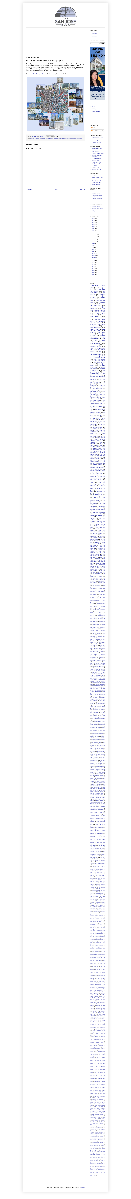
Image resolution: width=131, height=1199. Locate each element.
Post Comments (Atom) (38, 192)
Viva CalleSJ (100, 833)
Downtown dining (95, 1011)
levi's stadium (102, 642)
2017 (93, 262)
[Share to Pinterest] (54, 136)
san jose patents (99, 791)
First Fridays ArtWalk (96, 879)
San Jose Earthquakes (97, 208)
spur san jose (99, 725)
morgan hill (96, 1150)
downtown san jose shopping (97, 591)
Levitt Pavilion (93, 812)
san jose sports (95, 352)
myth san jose (93, 927)
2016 (93, 264)
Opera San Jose (94, 1044)
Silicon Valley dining (100, 766)
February (94, 255)
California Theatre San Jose (96, 669)
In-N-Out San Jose (94, 1024)
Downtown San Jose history (96, 809)
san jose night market (95, 687)
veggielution (102, 506)
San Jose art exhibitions (100, 1072)
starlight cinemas (99, 800)
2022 (93, 226)
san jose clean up (100, 717)
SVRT (102, 1052)
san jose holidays (95, 354)
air (104, 1127)
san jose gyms (95, 787)
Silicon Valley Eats (94, 1102)
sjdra (95, 1175)
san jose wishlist (97, 374)
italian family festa (101, 842)
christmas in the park (96, 442)
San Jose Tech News (100, 1069)
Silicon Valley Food (99, 827)
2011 (93, 275)
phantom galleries (97, 533)
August (93, 243)
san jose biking (94, 446)
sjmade (92, 475)
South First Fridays (96, 162)
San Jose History (96, 193)
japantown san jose (95, 412)
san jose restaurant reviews (96, 794)
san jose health (94, 390)
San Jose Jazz (95, 160)
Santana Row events (95, 764)
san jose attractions (96, 617)
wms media (96, 399)
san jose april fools (94, 658)
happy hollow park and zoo (96, 711)
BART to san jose (97, 464)
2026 (93, 218)
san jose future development (97, 309)
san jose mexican (95, 382)
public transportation (100, 936)
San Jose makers (95, 890)
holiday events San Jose (96, 1144)
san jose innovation (95, 470)
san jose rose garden (100, 664)
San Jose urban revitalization (96, 894)
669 (96, 976)
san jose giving (95, 949)
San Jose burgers (101, 888)
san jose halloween (97, 388)
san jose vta (98, 411)
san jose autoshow (99, 939)
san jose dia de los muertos (98, 718)
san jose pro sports (95, 405)
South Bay (102, 1118)
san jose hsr (102, 949)
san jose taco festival (100, 797)
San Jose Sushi (95, 885)
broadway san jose (99, 1132)
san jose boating (98, 1166)
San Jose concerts (97, 579)
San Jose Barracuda (97, 212)
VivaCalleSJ (92, 1126)
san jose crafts (101, 845)
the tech (95, 439)
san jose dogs (95, 720)
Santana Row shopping (97, 1099)
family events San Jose (97, 709)
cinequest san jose (97, 508)
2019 (93, 233)
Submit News (95, 110)
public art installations (95, 1162)
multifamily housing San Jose (96, 926)
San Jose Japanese (100, 670)
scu (91, 667)
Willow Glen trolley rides (97, 1127)
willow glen (102, 406)
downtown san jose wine (97, 733)
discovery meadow (94, 1133)
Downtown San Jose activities (97, 754)
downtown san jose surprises (96, 1138)
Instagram (94, 36)
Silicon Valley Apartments (96, 1100)
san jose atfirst (96, 593)
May (93, 249)
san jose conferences (100, 782)
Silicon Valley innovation (95, 829)
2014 (93, 268)
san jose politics (97, 514)
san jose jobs (99, 381)
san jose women (93, 724)
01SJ (97, 699)
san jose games (96, 573)
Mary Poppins (95, 1036)
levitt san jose (98, 1147)
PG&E (91, 670)
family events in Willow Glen (96, 1139)
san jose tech (99, 457)
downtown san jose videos (97, 467)
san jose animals (101, 615)
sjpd (93, 861)
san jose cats (93, 941)
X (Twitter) (94, 33)
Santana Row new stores (99, 1097)
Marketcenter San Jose (100, 1035)
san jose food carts (100, 948)
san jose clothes (97, 942)
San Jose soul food (99, 1085)
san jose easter (101, 618)
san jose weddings (99, 748)
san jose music (100, 311)
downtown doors (99, 675)
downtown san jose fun (97, 304)
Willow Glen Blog (96, 184)
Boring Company (94, 991)
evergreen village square (95, 734)
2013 (93, 270)
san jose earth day (96, 784)
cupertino (101, 657)
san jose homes (101, 437)
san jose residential (97, 342)
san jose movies (97, 407)
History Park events (99, 1023)
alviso (91, 516)
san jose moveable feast (97, 685)
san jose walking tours (100, 694)
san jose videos (100, 360)
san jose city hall (96, 585)
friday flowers (100, 770)
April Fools (94, 864)
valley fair (99, 415)
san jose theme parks (96, 799)
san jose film (101, 572)
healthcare (101, 915)
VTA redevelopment (95, 1124)
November (94, 237)
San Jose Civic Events (100, 1060)
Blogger (83, 1187)
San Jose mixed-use (100, 703)
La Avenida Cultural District (96, 811)
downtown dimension (97, 318)
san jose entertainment (97, 369)
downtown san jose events (97, 376)
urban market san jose (100, 863)
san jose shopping (97, 370)
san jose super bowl (97, 494)
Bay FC (93, 210)
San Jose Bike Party (97, 169)
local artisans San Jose (95, 921)
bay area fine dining (100, 542)
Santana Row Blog (96, 182)
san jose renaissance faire (96, 793)
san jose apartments (100, 409)
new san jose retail (97, 329)
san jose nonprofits (96, 649)
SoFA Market (99, 590)
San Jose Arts (93, 1054)
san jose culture (97, 291)
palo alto (92, 936)
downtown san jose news (97, 322)
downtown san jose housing (97, 509)
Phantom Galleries (96, 164)
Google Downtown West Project (97, 1017)
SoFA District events (95, 1117)
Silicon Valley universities (97, 905)
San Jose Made (95, 167)
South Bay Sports (96, 1120)
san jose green (94, 534)
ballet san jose (102, 731)
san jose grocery (101, 740)
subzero (98, 558)
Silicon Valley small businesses (96, 1115)
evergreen (102, 536)
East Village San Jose (100, 878)
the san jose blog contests (97, 496)
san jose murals (100, 493)
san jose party (101, 631)
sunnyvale (100, 973)
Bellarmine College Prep (97, 866)
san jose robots (94, 796)
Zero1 (100, 612)
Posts (94, 127)
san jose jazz (101, 463)
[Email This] (47, 136)
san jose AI (102, 485)
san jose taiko (100, 651)
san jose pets (101, 521)
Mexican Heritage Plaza (97, 755)
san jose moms (93, 954)
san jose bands (98, 714)
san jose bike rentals (99, 512)
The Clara (101, 1121)
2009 (93, 279)
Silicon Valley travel (101, 903)
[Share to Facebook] (52, 136)
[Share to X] (50, 136)
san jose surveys (101, 964)
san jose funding (95, 682)
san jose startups (96, 633)
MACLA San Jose (101, 1032)
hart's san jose (101, 1141)
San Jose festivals (97, 427)
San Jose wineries (94, 896)
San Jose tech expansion (95, 1087)
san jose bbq (98, 778)
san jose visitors (98, 969)
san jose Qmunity (95, 938)
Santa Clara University (100, 1094)
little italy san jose (96, 466)
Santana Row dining (100, 900)
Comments (95, 130)
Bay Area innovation (100, 987)
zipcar (95, 975)
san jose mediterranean (99, 448)
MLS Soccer (95, 1033)
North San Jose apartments (96, 1041)
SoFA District (93, 706)
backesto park (97, 911)
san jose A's (96, 543)
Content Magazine (96, 158)
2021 (93, 229)
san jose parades (101, 622)
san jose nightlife (96, 605)
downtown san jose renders (96, 1136)
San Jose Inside (96, 176)
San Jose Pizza (97, 814)
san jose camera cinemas (99, 584)
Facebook (94, 35)
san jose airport (101, 397)
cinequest (96, 497)
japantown (93, 443)
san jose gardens (94, 1172)
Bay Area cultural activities (95, 984)
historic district (100, 773)
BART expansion (99, 982)
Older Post (82, 189)
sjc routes (92, 749)
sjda (97, 430)
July (93, 245)
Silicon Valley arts (96, 902)
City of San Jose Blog (97, 180)
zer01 (91, 975)
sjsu (91, 409)
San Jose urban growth (97, 705)
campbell (98, 769)
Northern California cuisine (96, 1042)
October (94, 239)
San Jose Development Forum (38, 73)
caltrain (92, 769)
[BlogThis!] (48, 136)
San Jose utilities (97, 1090)
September (94, 241)
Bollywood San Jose (95, 867)
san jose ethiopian (101, 681)
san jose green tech (100, 603)
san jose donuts (94, 539)
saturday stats (94, 345)
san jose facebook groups (96, 848)
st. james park (97, 473)
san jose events (97, 315)
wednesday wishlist (99, 357)
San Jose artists (96, 672)
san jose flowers (101, 660)
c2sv (99, 836)
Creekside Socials (94, 870)
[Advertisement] (55, 43)
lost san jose (95, 643)
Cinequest (94, 165)
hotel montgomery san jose (96, 917)
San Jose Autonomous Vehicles (97, 578)
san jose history (99, 359)
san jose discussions (99, 945)
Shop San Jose (95, 151)
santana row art (95, 696)
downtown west (93, 613)
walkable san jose (94, 803)
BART (103, 446)
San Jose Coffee (94, 757)
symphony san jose (95, 727)
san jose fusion (99, 1170)
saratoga (103, 860)
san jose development (72, 138)
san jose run (93, 557)
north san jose (94, 329)
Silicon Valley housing (100, 1112)
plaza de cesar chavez (99, 511)
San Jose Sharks (96, 206)
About (93, 108)
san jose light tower (96, 742)
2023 (93, 224)
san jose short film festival (97, 666)
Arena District (93, 981)
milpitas (101, 923)
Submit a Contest (96, 111)
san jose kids (96, 378)
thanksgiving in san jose (96, 515)
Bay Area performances (96, 988)
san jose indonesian (94, 854)
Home (56, 189)
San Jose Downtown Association (97, 156)
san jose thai (95, 966)
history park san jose (95, 458)
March (93, 253)
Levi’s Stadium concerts (100, 1029)
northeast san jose (94, 1159)
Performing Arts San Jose (95, 1047)
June (93, 247)
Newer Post (29, 189)
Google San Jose (96, 1018)
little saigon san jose (99, 920)
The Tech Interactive (98, 767)
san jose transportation (97, 345)
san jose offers (101, 954)
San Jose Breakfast (100, 884)
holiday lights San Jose (95, 1145)
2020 (93, 231)
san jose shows (95, 746)
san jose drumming (94, 947)
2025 (93, 220)
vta (99, 419)
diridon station (101, 531)
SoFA (103, 338)
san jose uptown (94, 652)
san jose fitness (97, 721)
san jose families (96, 619)
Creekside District (99, 869)
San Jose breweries (96, 1073)
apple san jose (95, 1129)
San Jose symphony (99, 893)
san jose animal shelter (100, 737)
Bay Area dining (101, 864)
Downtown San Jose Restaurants (97, 149)
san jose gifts (102, 785)
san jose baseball (97, 537)
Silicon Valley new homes (97, 1114)
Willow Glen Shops (101, 1126)
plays (102, 1160)
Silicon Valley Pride (99, 1106)
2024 (93, 222)
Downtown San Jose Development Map (97, 141)
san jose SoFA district (97, 326)
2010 (93, 277)
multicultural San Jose (96, 924)
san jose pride (96, 624)
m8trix (91, 776)
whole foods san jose (97, 752)
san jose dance (101, 472)
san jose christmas (100, 387)
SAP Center (99, 576)
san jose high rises (97, 372)
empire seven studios (95, 676)
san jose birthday (96, 843)
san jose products (99, 858)
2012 (93, 272)
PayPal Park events (98, 1045)
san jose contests (97, 469)
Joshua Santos (35, 136)
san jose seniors (101, 745)
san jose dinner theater (97, 846)
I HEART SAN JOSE (97, 192)
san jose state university (99, 523)
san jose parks (101, 425)
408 (92, 976)
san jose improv (95, 951)
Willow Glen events (94, 834)
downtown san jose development (46, 138)
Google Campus (100, 1015)
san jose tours (99, 722)
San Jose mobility (95, 1082)
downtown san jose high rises (60, 138)
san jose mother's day (100, 684)
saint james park (94, 712)
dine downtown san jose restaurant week (97, 499)
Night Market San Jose (98, 1039)
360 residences (101, 975)
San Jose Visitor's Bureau (98, 153)
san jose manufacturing (99, 648)
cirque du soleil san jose (99, 708)
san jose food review (96, 661)
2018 (93, 260)
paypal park (102, 582)
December (94, 234)
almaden (98, 909)
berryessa (92, 552)
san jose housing (97, 337)
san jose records (94, 860)
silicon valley (99, 445)
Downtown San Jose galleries (96, 873)
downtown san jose (34, 138)
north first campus (99, 933)
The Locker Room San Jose (96, 1123)
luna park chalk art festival (96, 775)
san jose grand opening (95, 851)
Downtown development (100, 1009)
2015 (93, 266)
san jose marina (99, 952)
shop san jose (99, 667)
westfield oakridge (101, 751)
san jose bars (93, 428)
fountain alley (93, 1141)
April (93, 251)
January (94, 257)
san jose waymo (101, 608)
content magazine (95, 416)
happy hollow (93, 772)
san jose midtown (95, 479)
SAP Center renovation (100, 1051)
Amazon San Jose (99, 979)
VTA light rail (93, 906)
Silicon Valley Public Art (95, 1108)
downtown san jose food (97, 356)
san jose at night (95, 739)
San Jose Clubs (95, 1061)
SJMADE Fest (95, 1052)
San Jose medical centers (99, 1081)
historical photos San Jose (97, 1142)
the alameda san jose (99, 449)
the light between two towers (96, 802)
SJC (100, 351)
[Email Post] (57, 136)
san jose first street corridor (96, 849)
